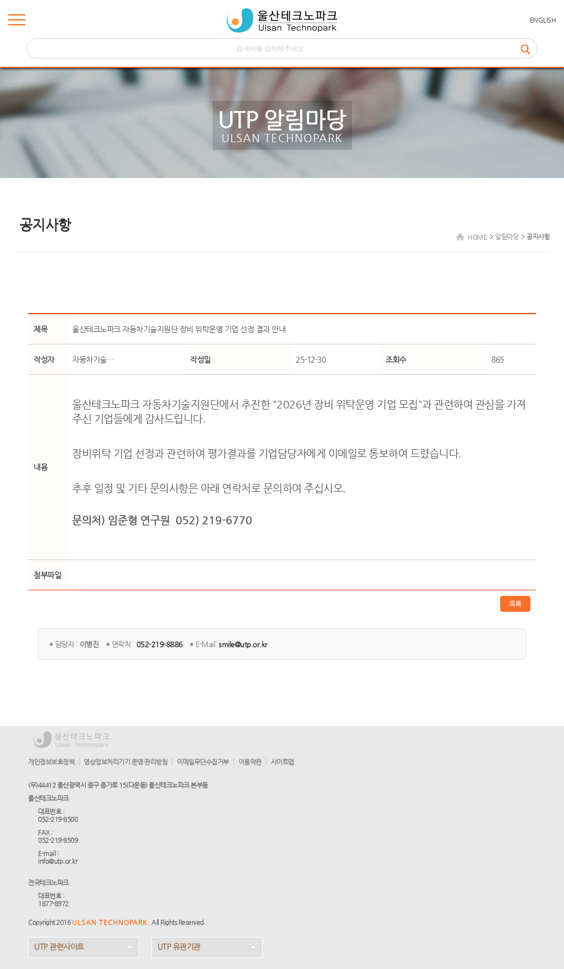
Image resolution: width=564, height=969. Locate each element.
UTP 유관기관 (179, 946)
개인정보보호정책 (51, 762)
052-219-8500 (58, 819)
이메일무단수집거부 (203, 762)
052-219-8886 (160, 644)
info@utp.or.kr (57, 861)
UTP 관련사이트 (59, 946)
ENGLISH (543, 20)
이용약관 (250, 762)
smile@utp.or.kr (243, 644)
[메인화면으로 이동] (282, 20)
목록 (515, 604)
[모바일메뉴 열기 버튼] (16, 22)
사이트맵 (282, 762)
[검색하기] (528, 48)
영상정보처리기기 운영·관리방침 (125, 762)
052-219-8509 (58, 840)
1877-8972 (53, 903)
